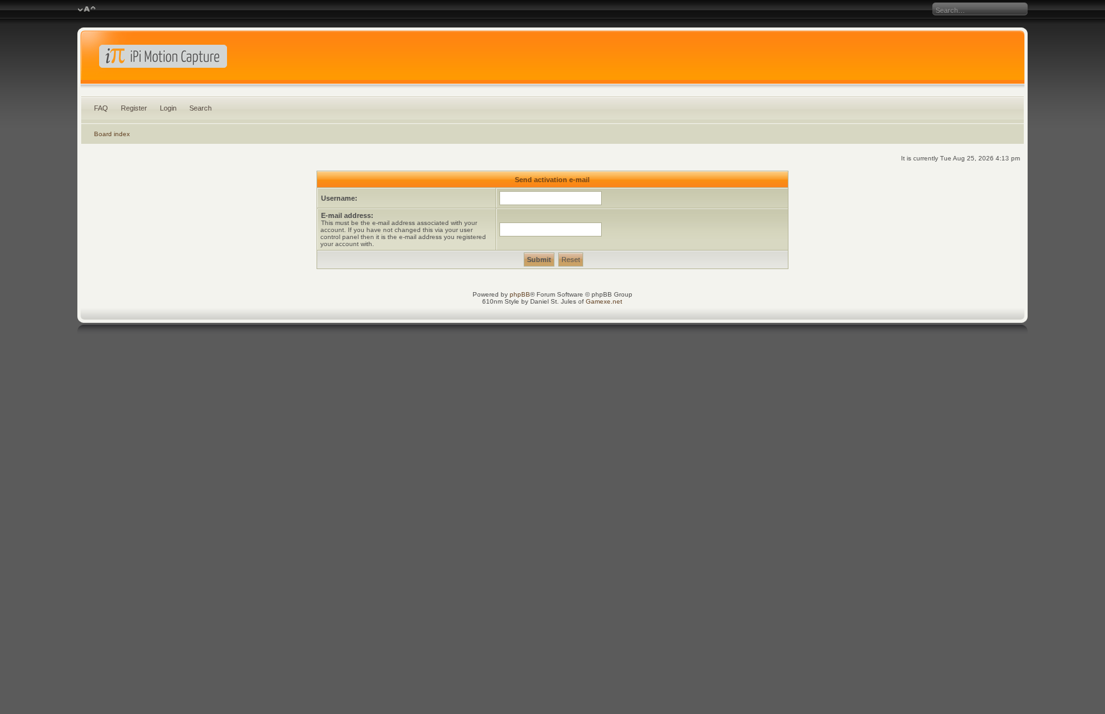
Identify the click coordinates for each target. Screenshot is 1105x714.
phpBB (520, 294)
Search (200, 108)
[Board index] (552, 60)
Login (168, 108)
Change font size (86, 9)
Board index (112, 133)
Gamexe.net (604, 301)
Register (134, 108)
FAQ (101, 108)
